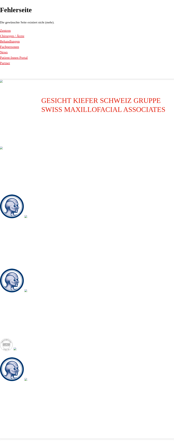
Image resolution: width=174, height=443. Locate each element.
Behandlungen (10, 41)
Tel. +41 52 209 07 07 (15, 321)
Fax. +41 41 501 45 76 (15, 415)
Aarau (3, 144)
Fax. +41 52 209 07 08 (15, 327)
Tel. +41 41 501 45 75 (15, 410)
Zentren (5, 30)
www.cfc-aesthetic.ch (15, 184)
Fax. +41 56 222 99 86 (15, 253)
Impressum (4, 428)
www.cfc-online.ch (13, 179)
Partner (5, 63)
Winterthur (5, 266)
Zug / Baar (6, 355)
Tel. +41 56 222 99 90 (15, 247)
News (4, 52)
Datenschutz (13, 428)
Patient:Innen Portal (14, 57)
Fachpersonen (9, 47)
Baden (3, 192)
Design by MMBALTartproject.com (42, 435)
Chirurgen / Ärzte (12, 36)
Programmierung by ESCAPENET (67, 435)
